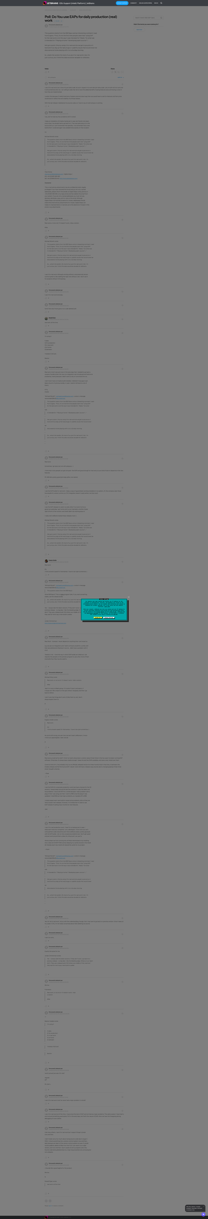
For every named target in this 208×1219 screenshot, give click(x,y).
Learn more (107, 606)
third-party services (92, 613)
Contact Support (122, 3)
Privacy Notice (100, 611)
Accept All (98, 617)
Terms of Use (112, 611)
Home (50, 3)
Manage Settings (109, 617)
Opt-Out (115, 614)
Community (133, 3)
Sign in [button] (156, 3)
